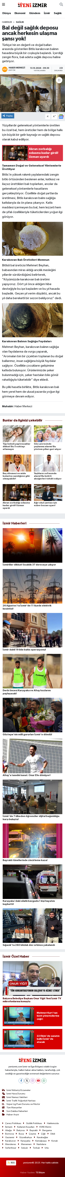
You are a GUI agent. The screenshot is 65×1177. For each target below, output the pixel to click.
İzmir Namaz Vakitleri (16, 1097)
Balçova (21, 1130)
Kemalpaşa (41, 1141)
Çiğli (43, 1134)
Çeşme (32, 1134)
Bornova (9, 1134)
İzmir (47, 13)
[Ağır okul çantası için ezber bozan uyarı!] (48, 492)
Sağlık (58, 13)
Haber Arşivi (12, 1114)
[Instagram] (32, 1080)
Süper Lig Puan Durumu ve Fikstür (23, 1104)
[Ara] (61, 5)
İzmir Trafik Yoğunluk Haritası (20, 1101)
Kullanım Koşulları (25, 1127)
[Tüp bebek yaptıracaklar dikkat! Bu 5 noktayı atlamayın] (17, 433)
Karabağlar (42, 1137)
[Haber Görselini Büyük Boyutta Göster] (32, 238)
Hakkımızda (53, 1123)
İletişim (8, 1127)
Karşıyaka (25, 1141)
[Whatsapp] (44, 1080)
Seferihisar (10, 1148)
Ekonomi (20, 13)
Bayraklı (34, 1130)
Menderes (10, 1144)
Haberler (7, 22)
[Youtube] (38, 1080)
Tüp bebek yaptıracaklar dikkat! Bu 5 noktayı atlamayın (16, 446)
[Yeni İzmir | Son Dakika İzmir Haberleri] (32, 4)
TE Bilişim (40, 1172)
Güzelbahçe (25, 1137)
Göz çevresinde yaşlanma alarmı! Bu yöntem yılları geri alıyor (47, 446)
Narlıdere (41, 1144)
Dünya (6, 13)
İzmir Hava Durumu (15, 1093)
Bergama (47, 1130)
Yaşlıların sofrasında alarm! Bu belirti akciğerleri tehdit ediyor (48, 476)
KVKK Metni (45, 1127)
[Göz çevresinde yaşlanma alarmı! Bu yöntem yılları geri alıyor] (48, 433)
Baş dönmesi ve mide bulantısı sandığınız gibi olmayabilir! (16, 476)
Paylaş (9, 116)
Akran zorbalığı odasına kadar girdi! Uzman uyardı (16, 505)
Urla (47, 1148)
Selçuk (24, 1148)
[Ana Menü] (3, 4)
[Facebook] (21, 1080)
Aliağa (8, 1130)
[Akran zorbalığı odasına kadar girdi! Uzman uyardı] (17, 492)
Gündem (34, 13)
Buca (21, 1134)
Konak (54, 1141)
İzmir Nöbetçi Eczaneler (18, 1090)
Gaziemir (9, 1137)
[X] (27, 1080)
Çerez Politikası (13, 1123)
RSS (12, 1163)
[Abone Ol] (61, 116)
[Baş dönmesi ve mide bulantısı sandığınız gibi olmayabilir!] (17, 463)
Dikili (52, 1134)
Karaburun (10, 1141)
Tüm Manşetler (14, 1107)
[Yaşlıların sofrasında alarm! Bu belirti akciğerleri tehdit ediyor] (48, 463)
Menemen (26, 1144)
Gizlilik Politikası (34, 1123)
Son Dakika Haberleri (17, 1111)
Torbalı (36, 1148)
